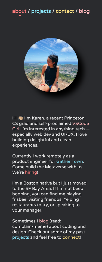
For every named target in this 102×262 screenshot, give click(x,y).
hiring (31, 172)
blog (43, 221)
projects (20, 237)
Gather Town (69, 161)
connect (71, 237)
